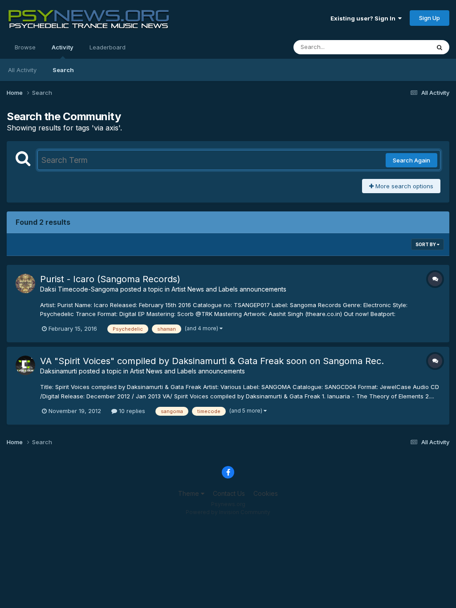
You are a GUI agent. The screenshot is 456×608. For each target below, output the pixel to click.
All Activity (22, 69)
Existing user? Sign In (364, 18)
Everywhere (402, 47)
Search (63, 69)
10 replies (131, 410)
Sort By (426, 244)
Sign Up (429, 17)
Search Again (411, 160)
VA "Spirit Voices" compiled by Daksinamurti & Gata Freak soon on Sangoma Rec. (212, 361)
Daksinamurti (58, 371)
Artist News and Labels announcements (228, 289)
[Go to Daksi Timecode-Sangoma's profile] (25, 283)
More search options (403, 186)
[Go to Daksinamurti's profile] (25, 365)
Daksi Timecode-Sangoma (79, 289)
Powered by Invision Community (228, 512)
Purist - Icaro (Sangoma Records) (110, 279)
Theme (189, 493)
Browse (25, 47)
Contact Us (229, 493)
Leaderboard (108, 47)
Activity (62, 47)
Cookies (265, 493)
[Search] (439, 47)
